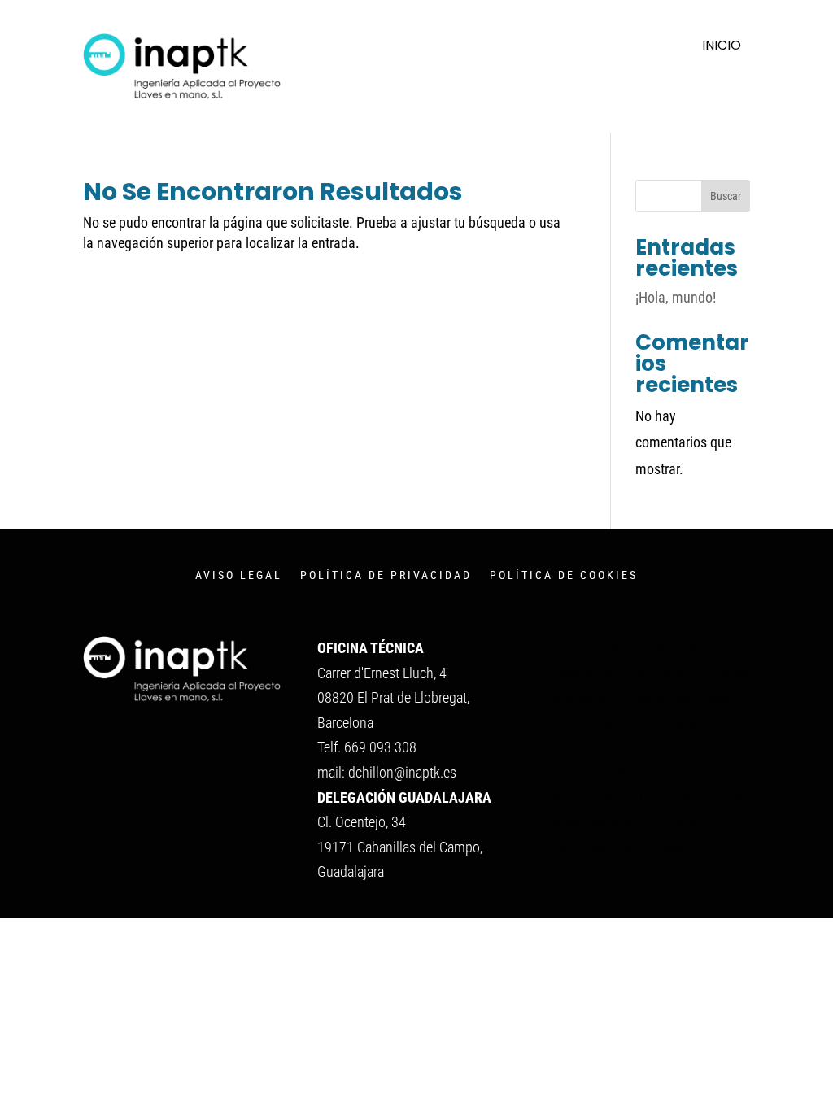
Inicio (721, 47)
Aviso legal (238, 575)
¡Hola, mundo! (675, 297)
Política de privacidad (386, 575)
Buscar (725, 196)
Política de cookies (564, 575)
